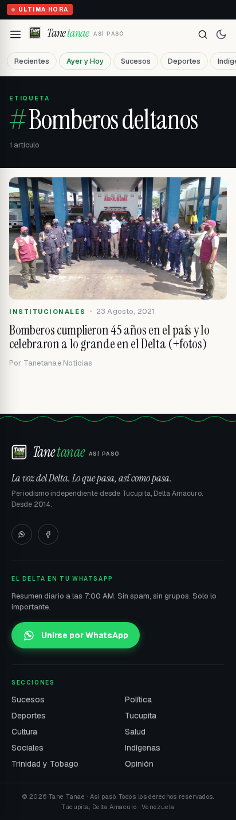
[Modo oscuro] (221, 34)
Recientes (31, 61)
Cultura (24, 731)
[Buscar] (203, 34)
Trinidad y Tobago (44, 764)
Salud (135, 731)
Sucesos (136, 61)
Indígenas (142, 748)
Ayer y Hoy (85, 61)
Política (138, 699)
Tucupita (140, 715)
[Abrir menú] (15, 34)
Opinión (139, 764)
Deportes (184, 61)
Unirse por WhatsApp (84, 635)
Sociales (27, 748)
